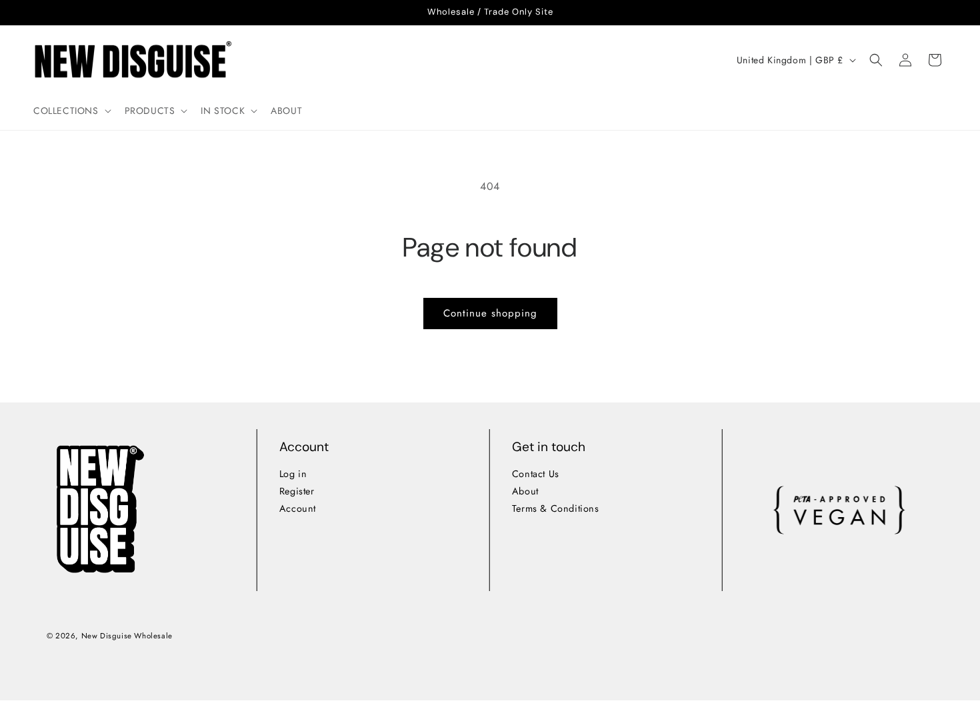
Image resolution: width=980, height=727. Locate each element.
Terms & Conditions (555, 508)
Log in (293, 473)
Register (296, 491)
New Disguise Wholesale (126, 635)
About (525, 491)
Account (297, 508)
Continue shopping (490, 313)
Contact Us (535, 473)
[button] (71, 111)
